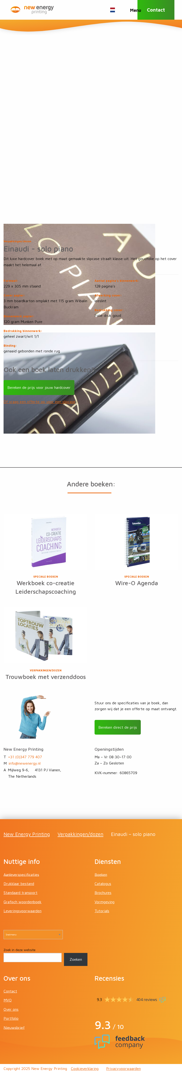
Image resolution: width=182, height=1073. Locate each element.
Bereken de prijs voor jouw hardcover (39, 387)
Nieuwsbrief (14, 1027)
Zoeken (76, 959)
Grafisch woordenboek (22, 902)
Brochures (103, 892)
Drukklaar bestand (19, 883)
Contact (156, 10)
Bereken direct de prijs (117, 727)
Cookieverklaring (85, 1068)
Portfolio (11, 1018)
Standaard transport (20, 892)
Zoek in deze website (20, 950)
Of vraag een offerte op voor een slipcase (39, 402)
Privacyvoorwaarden (123, 1068)
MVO (8, 1000)
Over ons (11, 1009)
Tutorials (102, 911)
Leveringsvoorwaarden (22, 911)
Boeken (101, 874)
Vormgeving (104, 902)
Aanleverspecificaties (21, 874)
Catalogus (103, 883)
